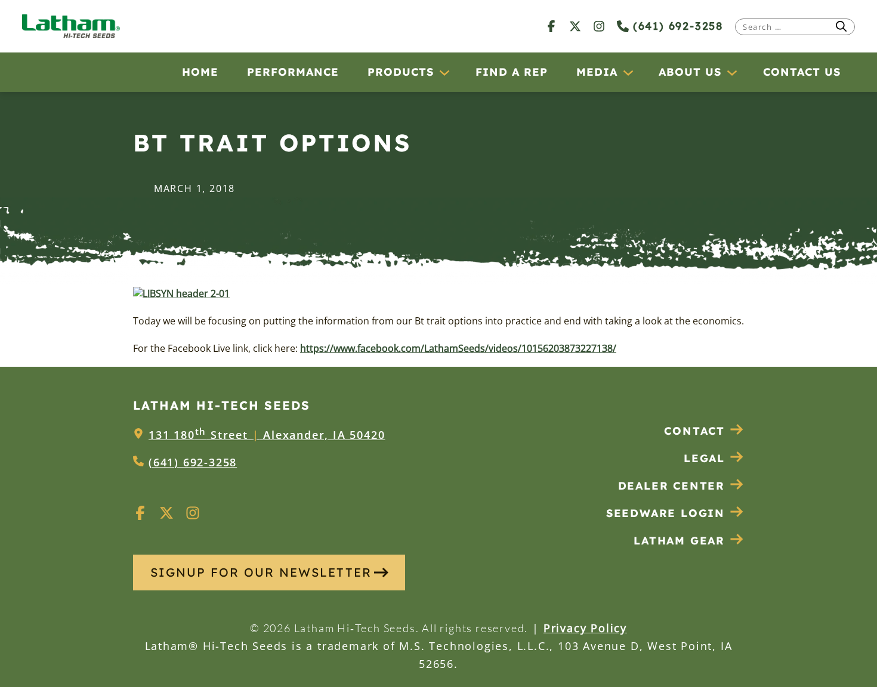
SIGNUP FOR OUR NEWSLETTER (261, 572)
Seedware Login (665, 513)
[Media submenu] (628, 72)
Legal (704, 458)
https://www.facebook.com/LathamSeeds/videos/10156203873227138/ (458, 348)
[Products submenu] (444, 72)
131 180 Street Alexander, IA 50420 (267, 435)
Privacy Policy (585, 628)
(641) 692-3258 (676, 26)
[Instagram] (599, 26)
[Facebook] (551, 26)
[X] (575, 26)
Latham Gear (679, 540)
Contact (694, 431)
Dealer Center (671, 486)
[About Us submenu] (731, 72)
